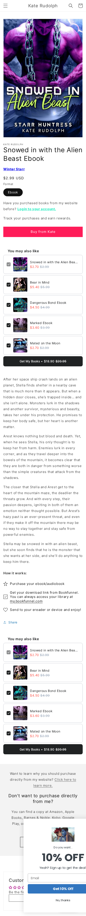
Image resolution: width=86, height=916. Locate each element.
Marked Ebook (41, 323)
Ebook (13, 192)
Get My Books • (43, 361)
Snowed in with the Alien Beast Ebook (54, 262)
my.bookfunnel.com (26, 601)
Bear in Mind (39, 282)
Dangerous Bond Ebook (48, 302)
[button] (5, 6)
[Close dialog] (78, 823)
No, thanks (43, 900)
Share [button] (12, 622)
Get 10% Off (43, 888)
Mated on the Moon (45, 343)
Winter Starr (14, 169)
